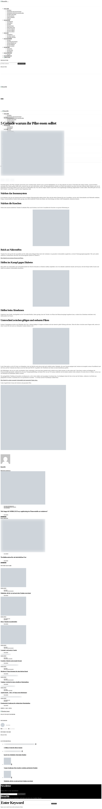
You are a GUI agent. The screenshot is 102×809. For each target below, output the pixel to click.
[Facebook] (2, 70)
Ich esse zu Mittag (11, 30)
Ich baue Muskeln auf (11, 43)
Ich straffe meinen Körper (12, 41)
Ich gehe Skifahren (11, 44)
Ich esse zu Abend (10, 31)
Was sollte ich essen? (11, 37)
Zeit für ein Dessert (11, 28)
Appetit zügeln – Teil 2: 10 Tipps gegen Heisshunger (14, 692)
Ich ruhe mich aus (10, 15)
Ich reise (8, 54)
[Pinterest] (11, 70)
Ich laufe (9, 40)
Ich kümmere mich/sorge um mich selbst (15, 13)
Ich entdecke (8, 53)
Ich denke (7, 47)
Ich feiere (9, 18)
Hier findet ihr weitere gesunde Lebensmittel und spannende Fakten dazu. (19, 380)
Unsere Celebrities (11, 17)
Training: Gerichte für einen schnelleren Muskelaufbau (15, 682)
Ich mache (7, 20)
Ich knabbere (9, 23)
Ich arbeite (9, 10)
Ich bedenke (9, 48)
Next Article (4, 518)
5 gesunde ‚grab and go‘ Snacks (9, 650)
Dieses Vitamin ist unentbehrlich (9, 621)
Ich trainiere (8, 38)
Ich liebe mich (10, 50)
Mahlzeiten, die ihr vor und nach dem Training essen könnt (16, 593)
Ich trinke (9, 24)
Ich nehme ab (8, 55)
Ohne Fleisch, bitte (11, 27)
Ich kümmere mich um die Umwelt (14, 11)
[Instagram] (7, 70)
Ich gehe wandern (10, 45)
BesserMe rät (9, 34)
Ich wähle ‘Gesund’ (11, 35)
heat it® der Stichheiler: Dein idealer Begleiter (15, 754)
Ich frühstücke (10, 21)
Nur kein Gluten (10, 25)
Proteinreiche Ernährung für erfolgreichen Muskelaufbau (15, 703)
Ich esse (6, 33)
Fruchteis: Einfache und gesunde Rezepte (11, 661)
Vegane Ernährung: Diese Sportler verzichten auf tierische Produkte (20, 768)
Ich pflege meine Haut (11, 14)
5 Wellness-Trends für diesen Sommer (13, 747)
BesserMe (6, 129)
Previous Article (6, 470)
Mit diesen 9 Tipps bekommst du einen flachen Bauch (14, 671)
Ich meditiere (9, 51)
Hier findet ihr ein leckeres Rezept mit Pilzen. (12, 258)
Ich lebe (6, 8)
